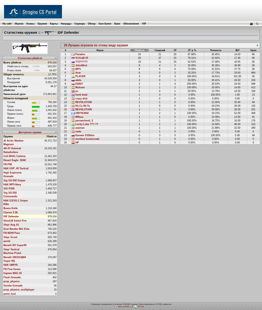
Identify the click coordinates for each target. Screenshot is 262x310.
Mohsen (80, 87)
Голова (11, 102)
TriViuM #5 (81, 57)
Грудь (10, 106)
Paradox (80, 54)
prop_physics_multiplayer (18, 289)
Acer (78, 72)
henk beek (81, 94)
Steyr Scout (10, 237)
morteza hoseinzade (87, 138)
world (6, 241)
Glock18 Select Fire (14, 220)
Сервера (79, 23)
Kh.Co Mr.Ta (82, 105)
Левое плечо (14, 110)
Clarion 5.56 (10, 212)
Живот (11, 117)
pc (76, 91)
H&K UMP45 (10, 264)
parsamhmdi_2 (84, 120)
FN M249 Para (11, 232)
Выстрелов (13, 78)
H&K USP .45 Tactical (16, 168)
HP (77, 142)
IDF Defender (11, 216)
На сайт (7, 23)
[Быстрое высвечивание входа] (251, 23)
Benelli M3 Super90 (14, 245)
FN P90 (7, 164)
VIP (144, 23)
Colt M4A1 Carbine (14, 156)
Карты (54, 23)
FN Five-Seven (12, 269)
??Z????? (81, 61)
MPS (78, 69)
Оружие (42, 23)
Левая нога (13, 121)
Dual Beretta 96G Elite (16, 228)
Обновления (131, 23)
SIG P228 (8, 188)
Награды (66, 23)
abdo (78, 80)
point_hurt (9, 293)
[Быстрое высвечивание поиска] (257, 23)
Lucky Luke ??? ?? (86, 124)
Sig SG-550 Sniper (14, 180)
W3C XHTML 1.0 (125, 307)
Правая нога (14, 125)
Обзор (92, 23)
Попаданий (13, 82)
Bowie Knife (10, 208)
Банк (117, 23)
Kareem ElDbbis (85, 135)
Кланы (30, 23)
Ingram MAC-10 (12, 273)
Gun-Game (105, 23)
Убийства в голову (18, 66)
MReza (79, 116)
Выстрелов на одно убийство (15, 88)
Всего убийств (12, 62)
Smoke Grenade (12, 285)
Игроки (19, 23)
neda (78, 131)
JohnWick (81, 65)
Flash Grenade (12, 277)
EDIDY (79, 83)
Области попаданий (15, 98)
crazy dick (81, 98)
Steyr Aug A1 (11, 224)
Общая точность (13, 74)
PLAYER (80, 76)
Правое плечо (15, 113)
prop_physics (11, 281)
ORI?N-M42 (82, 113)
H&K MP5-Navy (12, 184)
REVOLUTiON (83, 102)
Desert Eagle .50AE (14, 160)
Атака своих (14, 70)
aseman (80, 127)
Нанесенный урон (14, 94)
